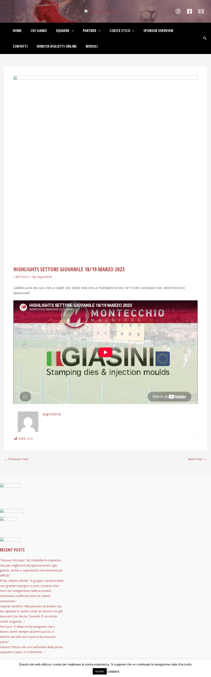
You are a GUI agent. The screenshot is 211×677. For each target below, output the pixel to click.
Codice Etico (120, 30)
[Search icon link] (205, 38)
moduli (92, 46)
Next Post (197, 459)
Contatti (20, 46)
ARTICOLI (22, 277)
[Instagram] (178, 11)
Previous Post (17, 459)
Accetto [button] (99, 671)
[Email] (201, 11)
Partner (89, 30)
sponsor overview (158, 30)
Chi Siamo (39, 30)
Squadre (62, 30)
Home (17, 30)
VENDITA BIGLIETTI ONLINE (57, 46)
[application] (71, 30)
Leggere (113, 671)
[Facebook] (189, 11)
